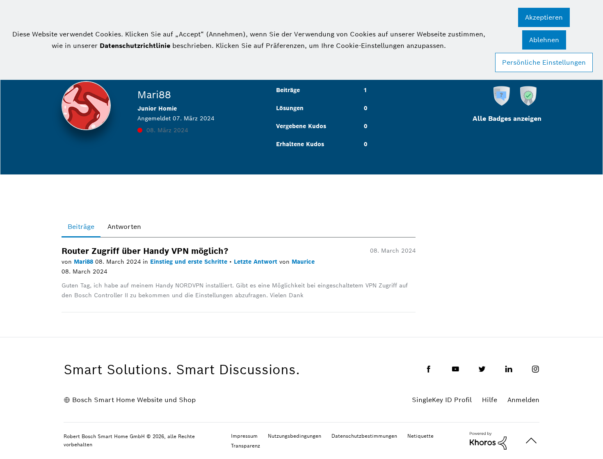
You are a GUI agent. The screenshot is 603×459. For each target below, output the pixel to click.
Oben (531, 440)
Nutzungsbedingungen (294, 436)
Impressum (244, 436)
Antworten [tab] (124, 226)
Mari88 (84, 261)
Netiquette (420, 436)
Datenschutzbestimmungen (364, 436)
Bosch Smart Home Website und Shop (134, 400)
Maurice (303, 261)
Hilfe (489, 400)
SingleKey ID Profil (442, 400)
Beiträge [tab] (81, 226)
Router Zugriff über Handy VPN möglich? (145, 251)
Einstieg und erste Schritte (189, 261)
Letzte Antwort (256, 261)
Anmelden (523, 400)
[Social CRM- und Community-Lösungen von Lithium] (488, 440)
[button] (544, 17)
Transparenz (245, 446)
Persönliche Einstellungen (544, 62)
